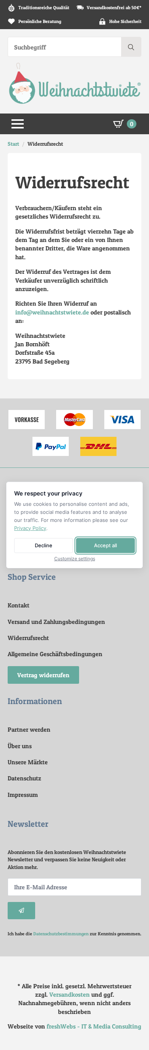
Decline (43, 545)
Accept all (105, 545)
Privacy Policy (30, 528)
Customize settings (74, 558)
